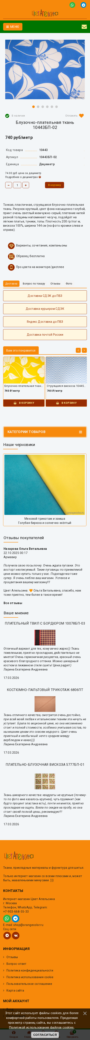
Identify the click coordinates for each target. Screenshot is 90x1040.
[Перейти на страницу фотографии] (45, 485)
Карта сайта (15, 990)
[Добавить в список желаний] (74, 116)
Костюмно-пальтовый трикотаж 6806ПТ (45, 690)
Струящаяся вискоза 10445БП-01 (66, 385)
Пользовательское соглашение (29, 983)
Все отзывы (13, 603)
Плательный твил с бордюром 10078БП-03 (45, 623)
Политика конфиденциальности (29, 970)
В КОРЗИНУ (26, 402)
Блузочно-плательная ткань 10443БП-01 (23, 385)
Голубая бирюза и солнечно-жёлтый (44, 522)
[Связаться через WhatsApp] (73, 5)
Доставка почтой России (45, 334)
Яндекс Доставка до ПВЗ (45, 321)
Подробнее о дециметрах (21, 177)
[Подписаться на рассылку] (84, 26)
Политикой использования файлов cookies (41, 1027)
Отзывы (12, 957)
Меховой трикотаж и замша (44, 518)
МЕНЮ (14, 26)
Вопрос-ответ (16, 963)
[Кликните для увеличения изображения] (45, 69)
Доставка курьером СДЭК (45, 308)
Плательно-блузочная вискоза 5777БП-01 (45, 765)
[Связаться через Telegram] (84, 5)
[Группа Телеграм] (7, 935)
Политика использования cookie (29, 977)
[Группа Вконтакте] (15, 935)
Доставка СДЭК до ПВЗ (45, 295)
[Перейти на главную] (45, 14)
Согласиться (45, 1034)
